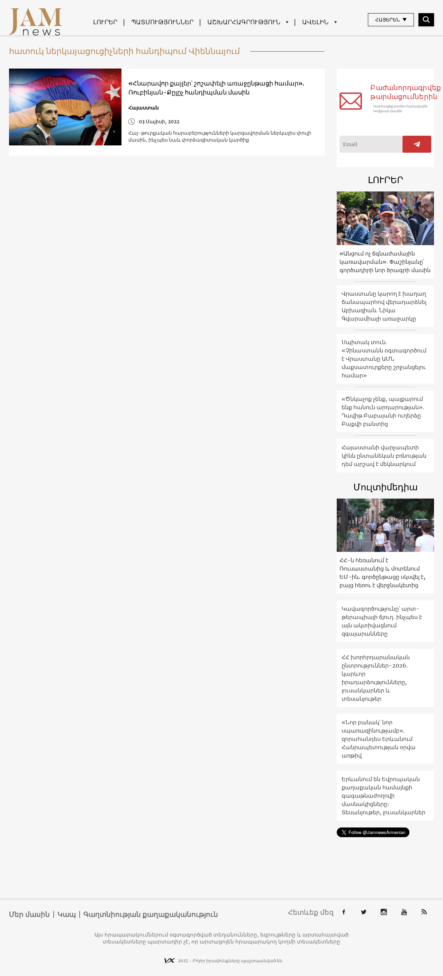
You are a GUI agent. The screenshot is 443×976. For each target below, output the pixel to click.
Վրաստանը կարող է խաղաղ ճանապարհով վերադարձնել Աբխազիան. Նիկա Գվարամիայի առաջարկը (384, 306)
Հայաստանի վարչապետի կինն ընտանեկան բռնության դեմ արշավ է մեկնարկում (384, 455)
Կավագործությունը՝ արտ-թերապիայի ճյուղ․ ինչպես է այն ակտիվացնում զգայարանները (382, 621)
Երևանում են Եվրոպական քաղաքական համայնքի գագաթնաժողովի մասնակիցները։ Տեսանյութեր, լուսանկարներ (383, 796)
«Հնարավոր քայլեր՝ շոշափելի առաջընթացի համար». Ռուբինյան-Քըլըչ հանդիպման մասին (216, 87)
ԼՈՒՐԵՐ (105, 22)
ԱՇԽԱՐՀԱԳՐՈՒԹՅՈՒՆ (243, 22)
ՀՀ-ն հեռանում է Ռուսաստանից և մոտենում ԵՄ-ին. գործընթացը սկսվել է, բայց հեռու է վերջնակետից (382, 573)
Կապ (66, 914)
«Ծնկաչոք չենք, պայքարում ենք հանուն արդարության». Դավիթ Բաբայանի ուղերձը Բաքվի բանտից (383, 411)
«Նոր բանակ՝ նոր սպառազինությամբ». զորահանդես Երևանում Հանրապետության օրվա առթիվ (379, 739)
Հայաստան (143, 108)
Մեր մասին (29, 914)
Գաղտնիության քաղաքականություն (150, 914)
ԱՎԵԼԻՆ (315, 22)
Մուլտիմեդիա (385, 487)
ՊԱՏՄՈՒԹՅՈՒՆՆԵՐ (162, 22)
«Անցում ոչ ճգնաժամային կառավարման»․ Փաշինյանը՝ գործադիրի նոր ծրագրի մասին (385, 262)
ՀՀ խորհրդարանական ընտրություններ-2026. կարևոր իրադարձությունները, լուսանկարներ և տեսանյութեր (376, 678)
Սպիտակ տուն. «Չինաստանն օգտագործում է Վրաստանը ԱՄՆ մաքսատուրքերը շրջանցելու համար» (384, 359)
